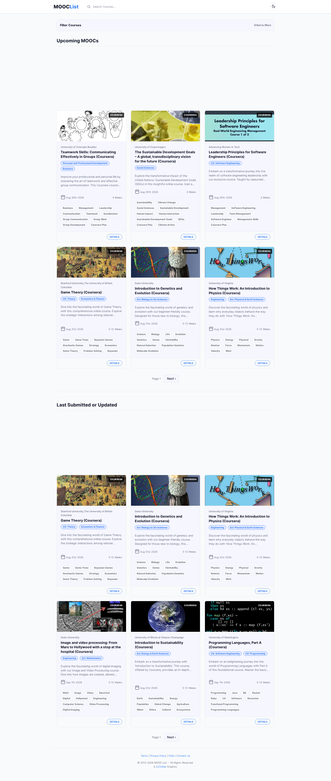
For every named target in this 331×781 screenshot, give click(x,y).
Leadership (105, 208)
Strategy (94, 345)
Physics (215, 339)
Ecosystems (183, 709)
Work (228, 350)
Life (168, 334)
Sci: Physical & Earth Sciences (246, 299)
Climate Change (167, 202)
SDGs (181, 219)
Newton (215, 345)
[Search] (88, 6)
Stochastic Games (73, 345)
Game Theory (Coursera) (81, 292)
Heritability (172, 339)
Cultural (166, 709)
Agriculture (183, 704)
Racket (256, 692)
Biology (155, 334)
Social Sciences (145, 167)
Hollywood (82, 698)
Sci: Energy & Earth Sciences (153, 653)
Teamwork (92, 213)
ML (245, 692)
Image (77, 692)
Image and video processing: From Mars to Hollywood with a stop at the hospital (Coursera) (91, 647)
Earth (140, 698)
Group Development (74, 224)
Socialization (110, 213)
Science (141, 334)
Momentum (243, 345)
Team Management (240, 213)
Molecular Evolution (147, 350)
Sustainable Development (174, 208)
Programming (218, 692)
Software (236, 698)
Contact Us (183, 755)
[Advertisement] (165, 77)
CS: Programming (255, 653)
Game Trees (81, 339)
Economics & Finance (92, 298)
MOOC (66, 6)
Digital (66, 698)
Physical (243, 339)
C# (224, 698)
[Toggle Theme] (273, 7)
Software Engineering (243, 208)
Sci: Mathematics (91, 658)
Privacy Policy (158, 755)
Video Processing (99, 704)
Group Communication (75, 219)
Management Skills (248, 219)
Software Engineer (221, 219)
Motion (259, 345)
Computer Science (73, 704)
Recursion (253, 698)
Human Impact (145, 213)
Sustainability (144, 202)
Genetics (142, 339)
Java (234, 692)
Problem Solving (93, 350)
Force (228, 345)
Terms (144, 755)
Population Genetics (173, 345)
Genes (156, 339)
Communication (71, 213)
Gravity (258, 339)
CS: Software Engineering (225, 163)
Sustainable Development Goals (154, 219)
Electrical (104, 692)
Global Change (162, 704)
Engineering (217, 299)
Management (86, 208)
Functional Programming (224, 704)
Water (140, 709)
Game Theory (70, 350)
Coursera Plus (99, 224)
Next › (171, 378)
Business (68, 168)
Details (114, 236)
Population (143, 704)
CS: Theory (69, 298)
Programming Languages (225, 709)
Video (90, 692)
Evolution (180, 334)
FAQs (172, 755)
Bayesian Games (103, 339)
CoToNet (161, 766)
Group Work (100, 219)
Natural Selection (146, 345)
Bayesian (112, 350)
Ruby (214, 698)
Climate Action (166, 224)
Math (66, 692)
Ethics (152, 709)
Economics (111, 345)
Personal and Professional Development (85, 163)
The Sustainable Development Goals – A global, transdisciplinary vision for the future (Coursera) (165, 156)
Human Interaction (169, 213)
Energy (229, 339)
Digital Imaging (71, 709)
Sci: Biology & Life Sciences (152, 299)
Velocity (215, 350)
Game (66, 339)
